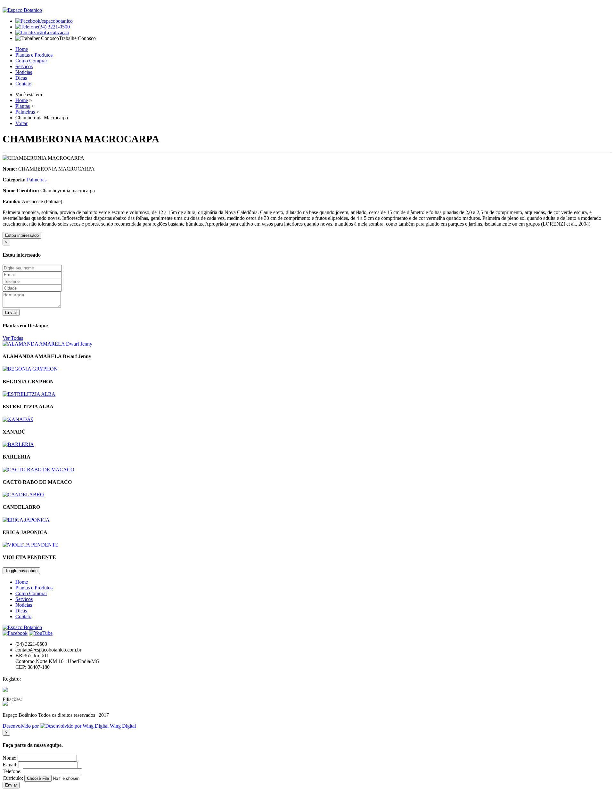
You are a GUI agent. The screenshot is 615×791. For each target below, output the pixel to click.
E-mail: (10, 764)
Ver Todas (13, 338)
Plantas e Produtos (34, 55)
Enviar (11, 312)
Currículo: (13, 778)
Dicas (21, 78)
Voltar (21, 123)
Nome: (9, 758)
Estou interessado (22, 235)
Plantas (22, 106)
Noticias (23, 72)
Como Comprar (31, 60)
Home (21, 49)
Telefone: (12, 771)
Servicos (24, 66)
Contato (23, 83)
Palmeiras (25, 112)
